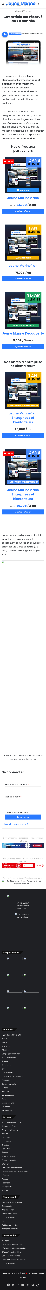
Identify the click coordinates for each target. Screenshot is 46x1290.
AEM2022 (5, 1050)
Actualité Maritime (9, 1058)
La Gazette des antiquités (12, 1168)
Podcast (5, 1179)
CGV (3, 1221)
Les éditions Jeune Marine (12, 1244)
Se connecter (23, 817)
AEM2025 (5, 1039)
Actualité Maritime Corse (11, 1122)
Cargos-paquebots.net (11, 1054)
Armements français (10, 1130)
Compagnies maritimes (11, 1256)
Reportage (6, 1183)
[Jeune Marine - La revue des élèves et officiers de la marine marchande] (21, 4)
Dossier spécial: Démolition (12, 1076)
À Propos (5, 1241)
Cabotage (6, 1137)
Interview (5, 1092)
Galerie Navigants (9, 1084)
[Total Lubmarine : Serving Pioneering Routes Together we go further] (23, 882)
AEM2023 (6, 1046)
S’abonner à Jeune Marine (12, 1202)
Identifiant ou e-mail (17, 784)
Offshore (5, 1175)
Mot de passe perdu (10, 1214)
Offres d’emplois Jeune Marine (14, 1248)
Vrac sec (5, 1190)
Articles (5, 1134)
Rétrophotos (7, 1187)
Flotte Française (8, 1156)
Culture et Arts (7, 1073)
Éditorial (5, 1153)
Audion (41, 37)
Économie (6, 1080)
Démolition (6, 1149)
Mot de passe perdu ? (16, 824)
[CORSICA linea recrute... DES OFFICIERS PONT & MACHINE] (23, 865)
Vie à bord (6, 1107)
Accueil (20, 11)
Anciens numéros (8, 1126)
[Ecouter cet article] (5, 34)
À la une (5, 1061)
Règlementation (8, 1095)
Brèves (4, 1069)
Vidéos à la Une (8, 1103)
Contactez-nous (8, 1217)
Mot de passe (13, 796)
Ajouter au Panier (23, 211)
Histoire (5, 1088)
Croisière (5, 1145)
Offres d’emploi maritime (11, 1252)
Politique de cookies (10, 1225)
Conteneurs (6, 1141)
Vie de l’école (7, 1110)
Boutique (27, 11)
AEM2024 (6, 1042)
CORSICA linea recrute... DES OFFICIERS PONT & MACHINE (23, 860)
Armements (6, 1065)
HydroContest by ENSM (11, 1035)
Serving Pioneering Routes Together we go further (23, 878)
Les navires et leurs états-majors (15, 1171)
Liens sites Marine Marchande (14, 1260)
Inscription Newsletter (10, 1229)
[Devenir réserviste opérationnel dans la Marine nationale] (23, 845)
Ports (4, 1099)
